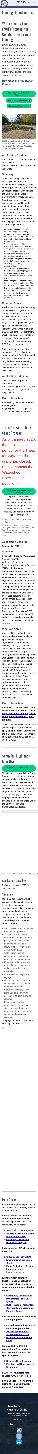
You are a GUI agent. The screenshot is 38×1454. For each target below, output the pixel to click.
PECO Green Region (20, 1376)
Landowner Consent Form (19, 106)
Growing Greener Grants (18, 1257)
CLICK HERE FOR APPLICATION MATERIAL (19, 491)
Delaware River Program (18, 1361)
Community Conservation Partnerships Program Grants (19, 1299)
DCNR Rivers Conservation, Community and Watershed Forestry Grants (20, 1308)
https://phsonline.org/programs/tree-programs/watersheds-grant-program (19, 716)
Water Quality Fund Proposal (19, 100)
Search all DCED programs (19, 1230)
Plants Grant (18, 1387)
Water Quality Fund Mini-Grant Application (19, 94)
